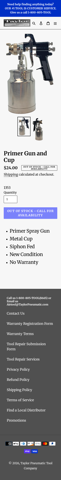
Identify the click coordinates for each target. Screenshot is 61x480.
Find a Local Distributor (26, 410)
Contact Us (16, 313)
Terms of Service (20, 400)
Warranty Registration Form (30, 323)
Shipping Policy (19, 390)
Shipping (11, 174)
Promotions (16, 420)
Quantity (10, 192)
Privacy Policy (18, 369)
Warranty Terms (20, 334)
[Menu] (55, 23)
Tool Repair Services (23, 359)
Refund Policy (18, 379)
